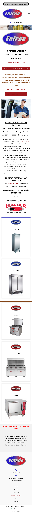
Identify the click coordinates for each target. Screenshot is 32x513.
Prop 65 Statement (16, 480)
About (16, 490)
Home (16, 487)
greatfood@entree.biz (16, 478)
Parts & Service (16, 496)
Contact (16, 501)
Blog (16, 498)
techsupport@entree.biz (16, 89)
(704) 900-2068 (17, 22)
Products (16, 493)
